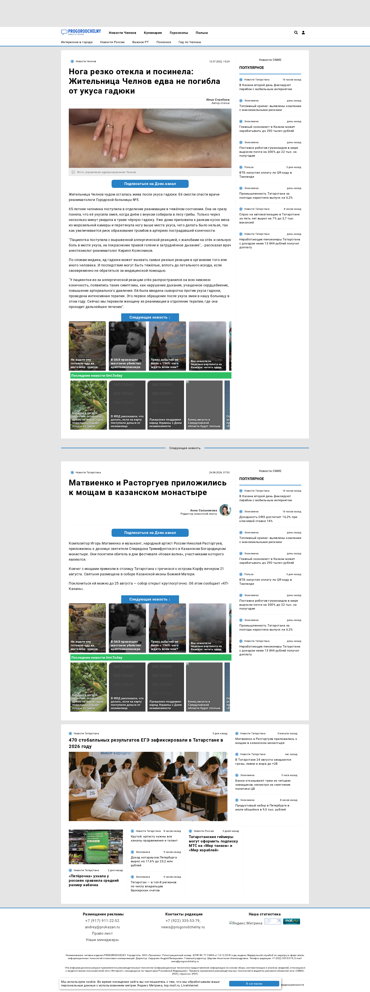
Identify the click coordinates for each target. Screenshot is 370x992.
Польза (248, 167)
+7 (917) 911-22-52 (102, 920)
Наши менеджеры (102, 940)
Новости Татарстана (256, 79)
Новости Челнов (86, 61)
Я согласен (254, 983)
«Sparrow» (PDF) (188, 974)
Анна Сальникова (203, 510)
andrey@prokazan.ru (102, 927)
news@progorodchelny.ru (183, 927)
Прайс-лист (102, 933)
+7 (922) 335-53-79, (183, 920)
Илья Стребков (218, 99)
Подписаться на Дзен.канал (150, 184)
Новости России (204, 831)
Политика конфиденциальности (284, 984)
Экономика (251, 100)
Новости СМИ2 (270, 60)
